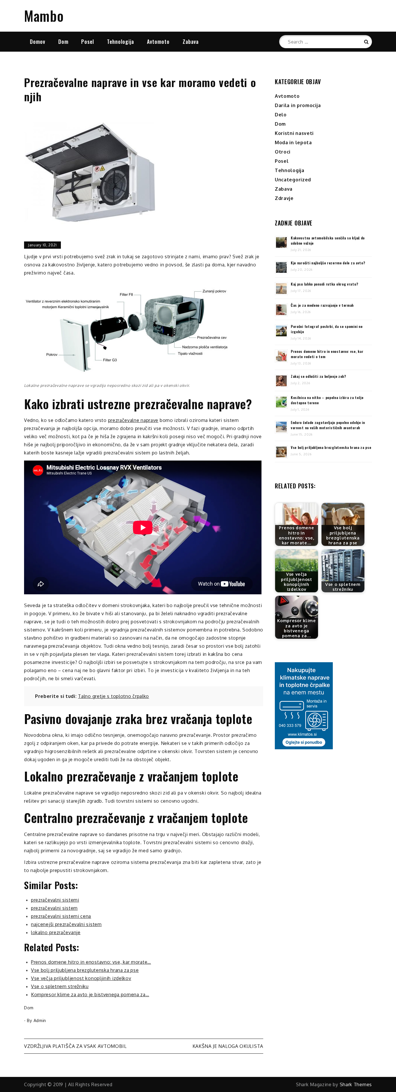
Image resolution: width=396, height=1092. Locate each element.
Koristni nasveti (294, 133)
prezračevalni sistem (54, 908)
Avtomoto (158, 41)
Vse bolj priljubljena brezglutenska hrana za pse (331, 447)
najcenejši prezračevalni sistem (66, 924)
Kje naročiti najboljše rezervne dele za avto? (328, 262)
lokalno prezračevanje (56, 932)
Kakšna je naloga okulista (228, 1046)
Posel (87, 41)
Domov (37, 41)
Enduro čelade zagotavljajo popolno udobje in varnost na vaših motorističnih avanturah (328, 425)
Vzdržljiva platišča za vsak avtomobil (75, 1046)
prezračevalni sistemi (55, 900)
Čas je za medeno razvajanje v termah (322, 305)
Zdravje (284, 198)
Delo (281, 115)
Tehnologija (120, 41)
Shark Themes (356, 1084)
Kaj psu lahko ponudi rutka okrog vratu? (324, 283)
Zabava (191, 41)
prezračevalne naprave (133, 420)
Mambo (44, 15)
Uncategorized (293, 180)
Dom (63, 41)
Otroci (282, 152)
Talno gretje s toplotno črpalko (113, 696)
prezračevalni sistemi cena (61, 916)
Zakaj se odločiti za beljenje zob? (318, 376)
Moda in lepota (293, 142)
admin (40, 1020)
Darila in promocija (298, 105)
